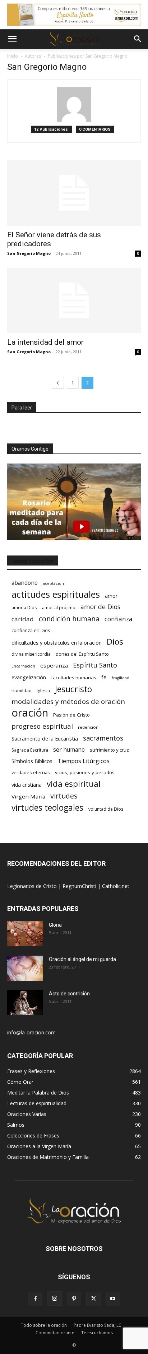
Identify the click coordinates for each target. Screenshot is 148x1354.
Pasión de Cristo (71, 715)
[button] (12, 39)
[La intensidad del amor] (74, 301)
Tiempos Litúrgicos (83, 761)
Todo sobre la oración (44, 1325)
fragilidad (120, 677)
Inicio (12, 56)
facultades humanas (73, 677)
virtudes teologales (47, 807)
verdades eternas (30, 772)
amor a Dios (24, 607)
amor (111, 595)
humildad (21, 690)
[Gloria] (25, 933)
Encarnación (23, 666)
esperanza (54, 665)
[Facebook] (35, 1299)
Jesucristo (73, 689)
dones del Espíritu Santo (82, 654)
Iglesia (43, 691)
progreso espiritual (42, 726)
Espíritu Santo (95, 665)
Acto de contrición (69, 993)
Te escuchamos (97, 1333)
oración (29, 713)
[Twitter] (93, 1299)
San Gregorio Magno (29, 253)
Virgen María (28, 796)
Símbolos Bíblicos (31, 761)
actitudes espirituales (55, 594)
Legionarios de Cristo (32, 886)
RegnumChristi (80, 886)
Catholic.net (115, 886)
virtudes (64, 796)
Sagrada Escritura (29, 750)
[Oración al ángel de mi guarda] (25, 968)
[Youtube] (113, 1299)
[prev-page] (58, 383)
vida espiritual (74, 783)
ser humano (69, 749)
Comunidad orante (55, 1333)
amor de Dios (100, 607)
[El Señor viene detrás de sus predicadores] (74, 193)
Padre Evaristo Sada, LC (97, 1325)
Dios (115, 641)
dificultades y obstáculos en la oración (56, 642)
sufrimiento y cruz (109, 750)
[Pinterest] (74, 1299)
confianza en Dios (30, 630)
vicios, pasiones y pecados (85, 772)
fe (104, 677)
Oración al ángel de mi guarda (82, 959)
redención (88, 727)
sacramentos (103, 738)
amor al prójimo (58, 607)
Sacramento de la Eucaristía (44, 738)
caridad (22, 619)
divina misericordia (31, 654)
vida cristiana (26, 784)
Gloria (55, 925)
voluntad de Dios (105, 809)
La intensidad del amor (45, 342)
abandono (24, 583)
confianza (119, 619)
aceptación (53, 583)
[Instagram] (54, 1298)
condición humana (69, 618)
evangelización (28, 677)
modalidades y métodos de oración (68, 701)
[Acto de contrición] (25, 1002)
